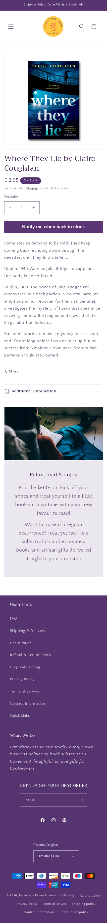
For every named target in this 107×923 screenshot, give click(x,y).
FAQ (13, 618)
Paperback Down (31, 895)
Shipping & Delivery (28, 631)
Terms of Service (25, 691)
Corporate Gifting (25, 667)
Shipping (32, 188)
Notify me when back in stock (53, 226)
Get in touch (21, 643)
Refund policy (90, 895)
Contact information (39, 912)
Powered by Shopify (60, 895)
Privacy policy (27, 904)
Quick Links (20, 715)
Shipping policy (83, 904)
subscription (35, 541)
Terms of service (55, 904)
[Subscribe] (81, 800)
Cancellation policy (73, 912)
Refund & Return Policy (30, 655)
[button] (11, 26)
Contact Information (27, 703)
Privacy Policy (22, 679)
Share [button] (14, 371)
